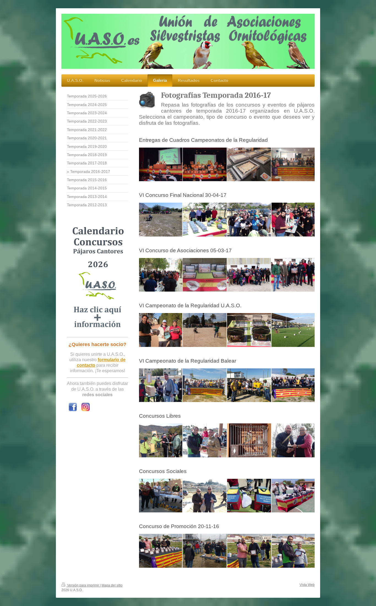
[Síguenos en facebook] (73, 407)
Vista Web (307, 585)
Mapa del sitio (112, 585)
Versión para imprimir (83, 585)
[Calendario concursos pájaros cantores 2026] (97, 278)
